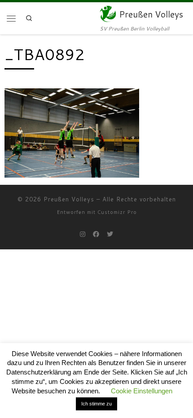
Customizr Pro (117, 212)
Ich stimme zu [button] (96, 403)
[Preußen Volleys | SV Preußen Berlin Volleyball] (108, 13)
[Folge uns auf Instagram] (82, 234)
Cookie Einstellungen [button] (141, 391)
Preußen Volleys (69, 199)
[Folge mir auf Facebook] (96, 234)
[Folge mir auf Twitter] (110, 234)
